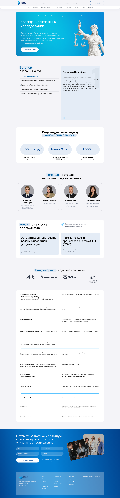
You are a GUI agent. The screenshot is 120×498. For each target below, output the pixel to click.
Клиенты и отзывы (45, 7)
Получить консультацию (29, 49)
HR (36, 3)
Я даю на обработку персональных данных (51, 460)
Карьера (77, 7)
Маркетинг (76, 3)
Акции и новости (58, 7)
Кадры (67, 3)
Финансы (58, 3)
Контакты (90, 7)
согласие (49, 459)
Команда (35, 7)
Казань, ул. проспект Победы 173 (27, 481)
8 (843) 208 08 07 (97, 3)
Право (43, 3)
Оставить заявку (28, 460)
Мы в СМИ (68, 7)
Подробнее (28, 251)
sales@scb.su (22, 485)
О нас (28, 7)
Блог (83, 7)
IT (50, 3)
